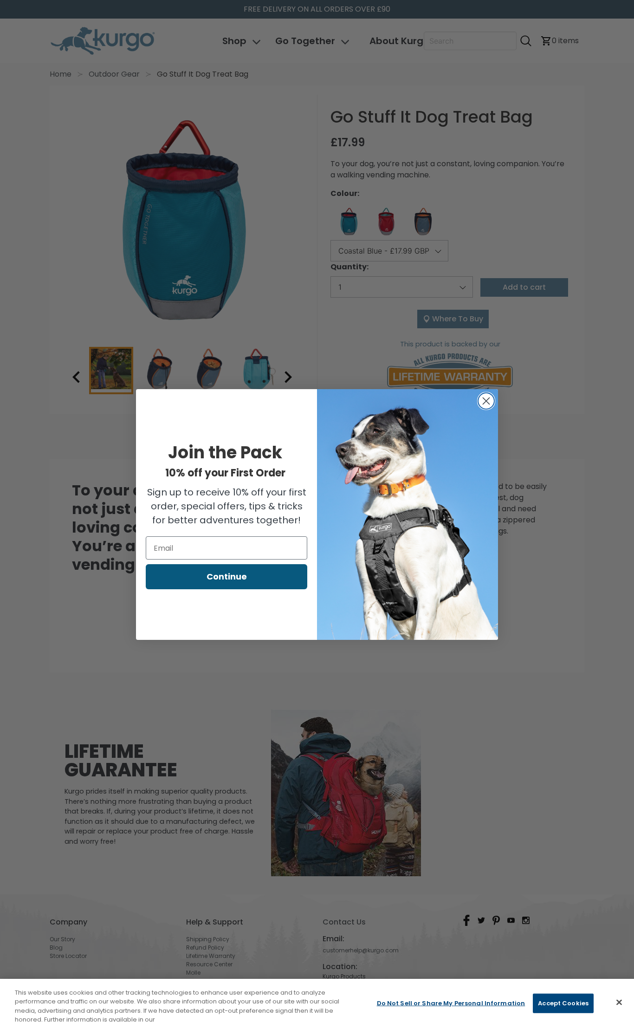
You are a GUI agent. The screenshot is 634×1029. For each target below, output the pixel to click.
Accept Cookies (563, 1003)
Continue (227, 576)
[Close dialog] (486, 401)
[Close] (619, 1002)
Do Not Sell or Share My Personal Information (451, 1003)
